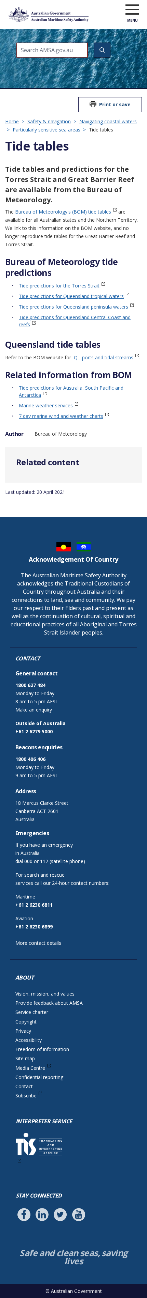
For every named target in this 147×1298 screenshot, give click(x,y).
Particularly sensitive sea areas (46, 129)
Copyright (26, 1021)
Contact (24, 1086)
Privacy (23, 1031)
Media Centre (30, 1068)
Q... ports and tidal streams (103, 357)
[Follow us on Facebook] (23, 1214)
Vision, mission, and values (45, 993)
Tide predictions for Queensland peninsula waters (73, 306)
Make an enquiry (33, 709)
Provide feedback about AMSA (49, 1003)
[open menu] (132, 10)
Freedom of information (42, 1049)
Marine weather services (46, 405)
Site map (25, 1058)
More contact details (38, 943)
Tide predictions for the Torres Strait (59, 285)
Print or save (115, 104)
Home (12, 121)
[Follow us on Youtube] (78, 1214)
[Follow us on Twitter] (60, 1214)
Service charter (31, 1012)
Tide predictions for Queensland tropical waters (71, 296)
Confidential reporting (39, 1077)
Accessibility (28, 1040)
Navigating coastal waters (108, 121)
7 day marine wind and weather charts (61, 416)
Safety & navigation (49, 121)
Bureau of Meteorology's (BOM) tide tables (63, 211)
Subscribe (26, 1095)
